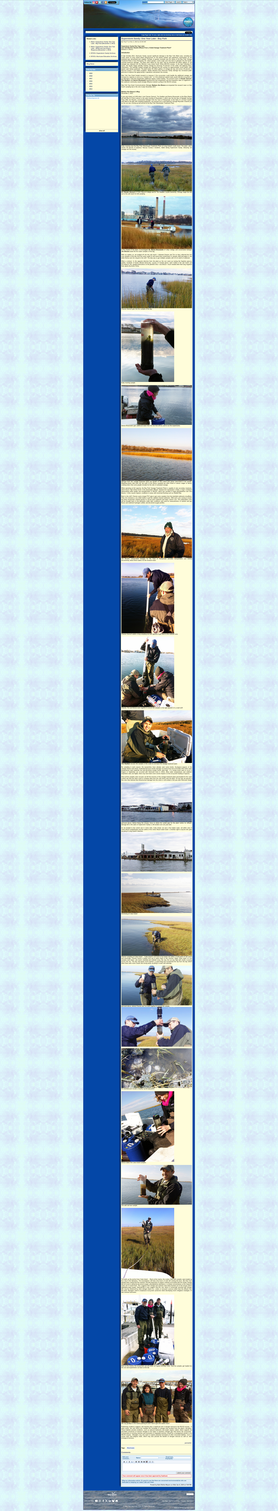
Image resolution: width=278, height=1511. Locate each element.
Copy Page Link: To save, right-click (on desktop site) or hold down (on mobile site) (166, 35)
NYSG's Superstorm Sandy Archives (103, 53)
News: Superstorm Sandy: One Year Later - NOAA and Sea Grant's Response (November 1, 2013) (103, 48)
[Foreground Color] (132, 1462)
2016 (90, 81)
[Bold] (124, 1462)
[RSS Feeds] (106, 2)
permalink (188, 1443)
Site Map (165, 1501)
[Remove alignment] (146, 1462)
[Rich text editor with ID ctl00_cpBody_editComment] (156, 1467)
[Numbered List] (150, 1462)
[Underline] (129, 1462)
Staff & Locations (174, 1501)
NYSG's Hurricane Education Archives (104, 56)
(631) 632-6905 (89, 1501)
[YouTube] (96, 3)
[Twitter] (99, 3)
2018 (90, 76)
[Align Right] (141, 1462)
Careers (183, 1501)
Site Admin (190, 1501)
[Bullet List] (152, 1462)
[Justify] (144, 1462)
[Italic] (126, 1462)
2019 (90, 73)
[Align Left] (136, 1462)
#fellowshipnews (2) (93, 98)
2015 (90, 84)
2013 (90, 89)
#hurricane (130, 1448)
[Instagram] (93, 3)
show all (102, 131)
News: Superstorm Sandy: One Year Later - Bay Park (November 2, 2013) (103, 42)
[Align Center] (139, 1462)
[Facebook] (103, 3)
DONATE (190, 1494)
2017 (90, 78)
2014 (90, 86)
